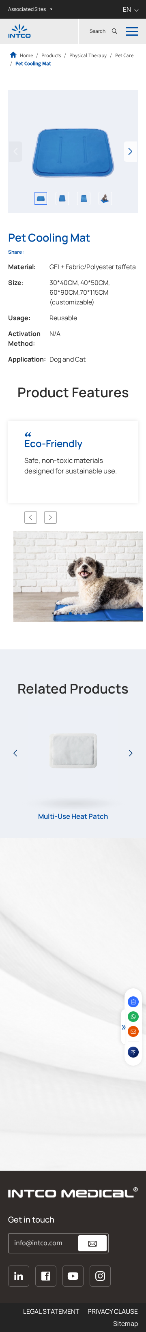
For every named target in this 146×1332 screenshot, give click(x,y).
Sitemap (125, 1323)
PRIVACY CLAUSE (113, 1311)
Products (51, 55)
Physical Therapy (88, 55)
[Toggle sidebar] (123, 1027)
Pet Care (124, 55)
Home (26, 55)
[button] (130, 151)
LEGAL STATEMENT (51, 1311)
